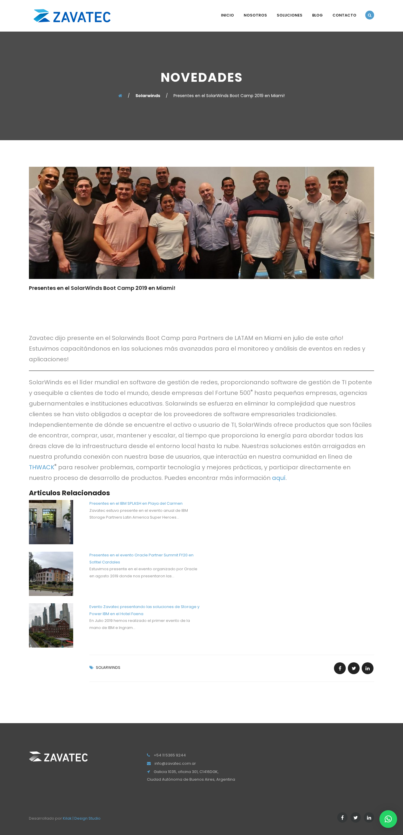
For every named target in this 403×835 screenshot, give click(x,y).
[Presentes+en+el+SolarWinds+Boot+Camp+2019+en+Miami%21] (354, 668)
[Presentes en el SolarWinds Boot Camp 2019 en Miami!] (340, 668)
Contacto (344, 15)
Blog (317, 15)
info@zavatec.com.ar (175, 763)
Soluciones (289, 15)
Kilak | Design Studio (82, 818)
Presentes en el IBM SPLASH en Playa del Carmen (136, 503)
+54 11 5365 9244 (170, 755)
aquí (279, 478)
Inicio (227, 15)
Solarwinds (108, 667)
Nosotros (255, 15)
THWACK (41, 467)
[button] (388, 819)
